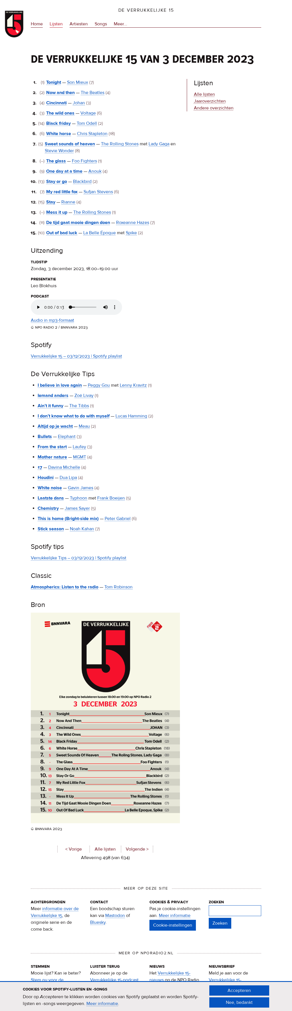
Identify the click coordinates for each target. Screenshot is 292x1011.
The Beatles (92, 92)
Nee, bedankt (239, 1002)
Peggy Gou (99, 385)
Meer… (120, 24)
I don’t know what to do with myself (74, 416)
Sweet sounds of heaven (70, 144)
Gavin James (80, 488)
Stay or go (56, 181)
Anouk (95, 171)
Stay (50, 202)
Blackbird (82, 181)
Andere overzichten (214, 108)
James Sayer (77, 508)
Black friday (58, 123)
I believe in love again (60, 385)
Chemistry (48, 508)
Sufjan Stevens (98, 192)
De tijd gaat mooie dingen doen (78, 222)
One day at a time (64, 171)
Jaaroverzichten (210, 101)
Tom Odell (87, 123)
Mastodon (115, 915)
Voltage (88, 113)
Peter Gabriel (118, 518)
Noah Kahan (82, 529)
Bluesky (98, 922)
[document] (146, 996)
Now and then (60, 92)
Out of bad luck (61, 233)
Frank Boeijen (111, 498)
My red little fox (62, 192)
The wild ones (60, 113)
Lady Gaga (159, 144)
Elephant (67, 436)
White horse (58, 133)
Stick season (51, 529)
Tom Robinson (118, 587)
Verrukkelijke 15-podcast (114, 980)
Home (37, 24)
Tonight (53, 82)
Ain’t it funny (50, 406)
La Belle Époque (99, 233)
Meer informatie (174, 915)
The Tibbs (79, 406)
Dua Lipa (68, 477)
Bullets (45, 436)
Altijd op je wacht (55, 426)
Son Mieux (77, 82)
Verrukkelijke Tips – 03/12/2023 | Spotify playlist (78, 558)
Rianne (68, 202)
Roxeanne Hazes (132, 222)
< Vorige (73, 849)
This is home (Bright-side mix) (68, 518)
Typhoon (78, 498)
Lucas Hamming (131, 416)
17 (40, 467)
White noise (50, 488)
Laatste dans (51, 498)
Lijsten (56, 24)
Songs (101, 24)
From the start (52, 447)
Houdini (46, 477)
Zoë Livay (84, 395)
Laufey (79, 447)
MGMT (79, 457)
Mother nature (52, 457)
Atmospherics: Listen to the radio (64, 587)
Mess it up (56, 212)
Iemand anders (53, 395)
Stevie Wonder (59, 151)
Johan (79, 103)
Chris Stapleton (92, 133)
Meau (84, 426)
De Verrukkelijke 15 (146, 10)
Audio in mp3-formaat (52, 320)
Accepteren (239, 990)
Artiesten (79, 24)
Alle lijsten (105, 849)
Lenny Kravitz (133, 385)
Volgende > (137, 849)
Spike (131, 233)
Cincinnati (56, 103)
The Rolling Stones (120, 144)
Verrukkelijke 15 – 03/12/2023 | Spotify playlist (76, 356)
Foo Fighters (84, 161)
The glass (56, 161)
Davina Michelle (64, 467)
